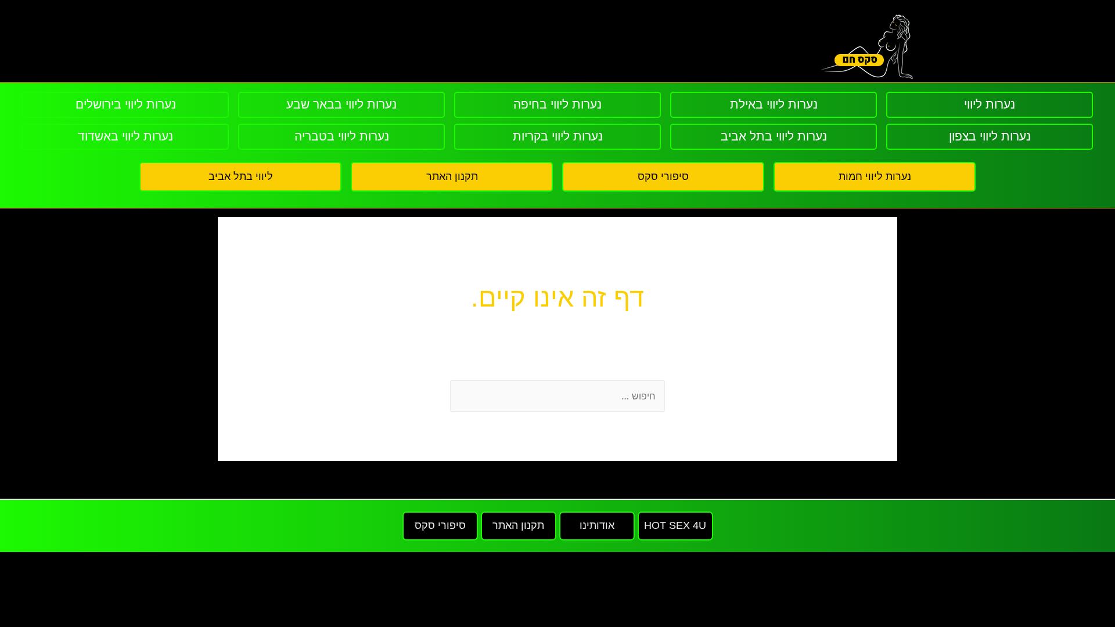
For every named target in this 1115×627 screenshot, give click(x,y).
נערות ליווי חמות (875, 176)
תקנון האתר (452, 176)
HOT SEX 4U (675, 525)
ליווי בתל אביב (240, 176)
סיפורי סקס (663, 176)
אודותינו (597, 525)
